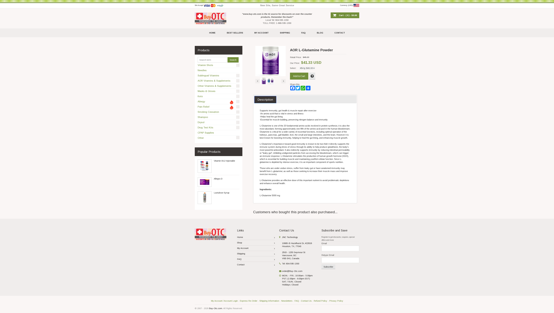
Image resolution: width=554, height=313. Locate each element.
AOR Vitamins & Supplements (214, 80)
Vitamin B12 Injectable (224, 161)
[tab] (265, 99)
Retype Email (327, 255)
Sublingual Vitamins (208, 75)
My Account (242, 248)
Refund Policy (320, 301)
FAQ (239, 259)
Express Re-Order (248, 301)
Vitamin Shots (205, 65)
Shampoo (203, 117)
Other (201, 138)
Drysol (201, 122)
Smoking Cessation (208, 112)
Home (240, 237)
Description (265, 99)
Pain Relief (203, 106)
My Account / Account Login (224, 301)
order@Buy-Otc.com (292, 271)
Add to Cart (299, 76)
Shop (239, 242)
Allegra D (218, 178)
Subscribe (328, 267)
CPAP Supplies (206, 132)
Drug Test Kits (205, 127)
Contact (241, 264)
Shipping (241, 253)
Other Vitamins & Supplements (214, 86)
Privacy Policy (336, 301)
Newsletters (286, 301)
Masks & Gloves (206, 91)
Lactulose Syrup (221, 192)
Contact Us (306, 301)
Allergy (201, 101)
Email (324, 243)
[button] (345, 15)
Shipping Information (269, 301)
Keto (200, 96)
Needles (202, 70)
